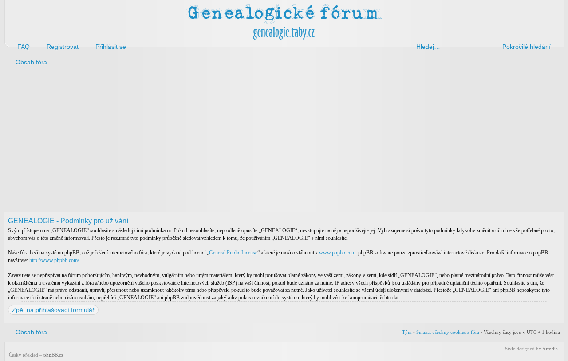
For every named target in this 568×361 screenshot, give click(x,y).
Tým (407, 332)
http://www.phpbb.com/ (54, 260)
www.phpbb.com (337, 253)
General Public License (233, 253)
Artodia (550, 348)
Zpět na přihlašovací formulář (53, 309)
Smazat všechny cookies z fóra (447, 332)
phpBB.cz (53, 354)
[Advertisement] (271, 141)
